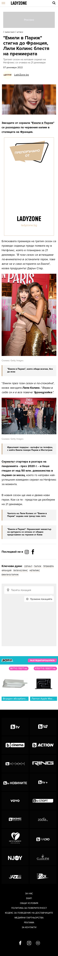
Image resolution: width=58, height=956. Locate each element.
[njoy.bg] (15, 856)
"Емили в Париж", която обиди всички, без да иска (30, 370)
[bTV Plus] (43, 782)
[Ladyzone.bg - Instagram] (27, 551)
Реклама (29, 922)
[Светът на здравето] (15, 838)
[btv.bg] (15, 726)
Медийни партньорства (29, 917)
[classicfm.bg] (43, 856)
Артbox (20, 32)
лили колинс (20, 570)
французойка (43, 392)
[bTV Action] (43, 745)
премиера (48, 566)
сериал (28, 566)
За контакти (29, 927)
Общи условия (29, 903)
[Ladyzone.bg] (19, 3)
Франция (6, 570)
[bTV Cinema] (15, 745)
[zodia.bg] (43, 819)
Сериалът (9, 461)
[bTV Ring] (43, 764)
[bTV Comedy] (43, 726)
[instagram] (29, 943)
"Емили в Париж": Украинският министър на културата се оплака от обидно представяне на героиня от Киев (29, 532)
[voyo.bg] (15, 801)
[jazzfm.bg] (15, 875)
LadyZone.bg (21, 74)
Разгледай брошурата (42, 660)
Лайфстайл (10, 32)
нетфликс (34, 570)
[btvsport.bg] (43, 801)
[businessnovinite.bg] (15, 819)
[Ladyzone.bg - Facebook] (33, 559)
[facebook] (20, 943)
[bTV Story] (15, 764)
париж (37, 566)
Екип (29, 898)
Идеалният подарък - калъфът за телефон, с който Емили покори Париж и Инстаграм (30, 448)
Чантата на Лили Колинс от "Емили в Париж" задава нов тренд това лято (27, 514)
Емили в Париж (42, 123)
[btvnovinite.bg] (15, 782)
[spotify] (38, 943)
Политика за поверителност (29, 908)
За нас (29, 893)
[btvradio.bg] (43, 838)
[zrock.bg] (43, 875)
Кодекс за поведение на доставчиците (29, 913)
